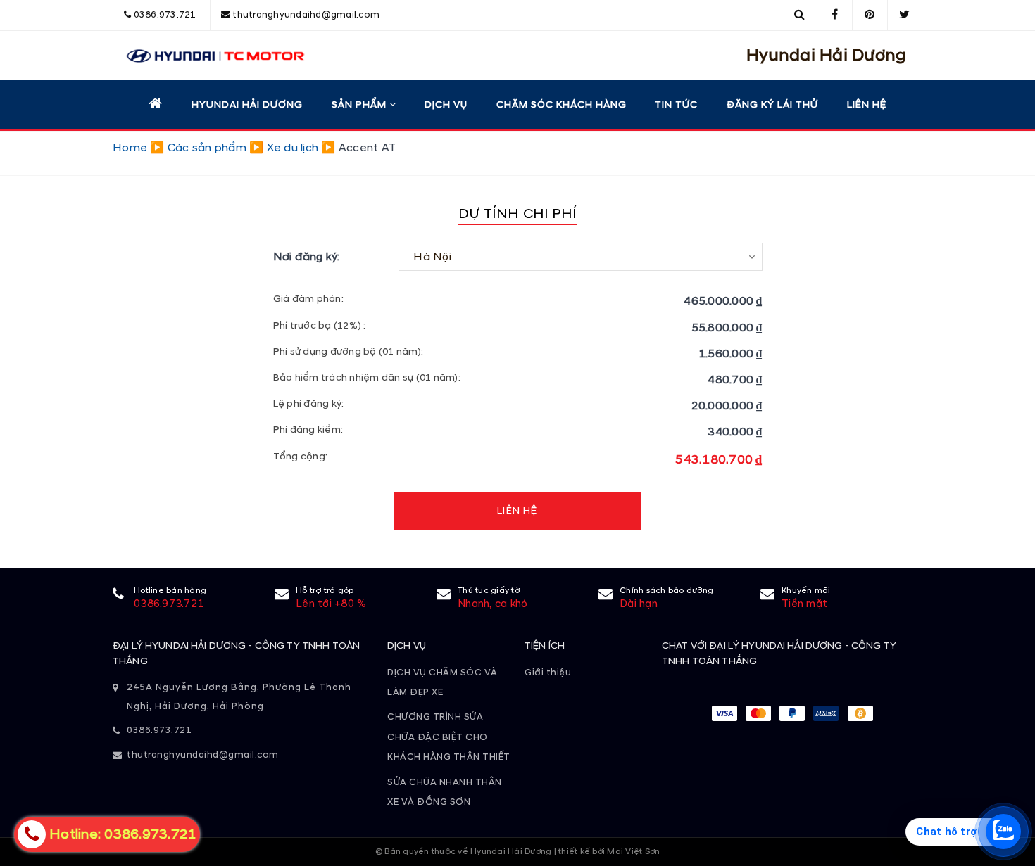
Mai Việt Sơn (633, 851)
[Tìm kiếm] (799, 15)
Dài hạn (639, 604)
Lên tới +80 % (331, 604)
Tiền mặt (804, 604)
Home (130, 148)
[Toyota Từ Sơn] (209, 55)
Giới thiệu (548, 672)
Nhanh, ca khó (492, 604)
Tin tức (676, 104)
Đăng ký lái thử (772, 104)
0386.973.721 (165, 14)
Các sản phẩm (207, 148)
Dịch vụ (446, 104)
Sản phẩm (360, 104)
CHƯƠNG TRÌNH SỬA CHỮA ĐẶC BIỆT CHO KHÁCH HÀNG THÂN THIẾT (448, 737)
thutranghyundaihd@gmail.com (306, 14)
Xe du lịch (293, 148)
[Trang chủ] (156, 103)
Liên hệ (866, 104)
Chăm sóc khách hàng (561, 104)
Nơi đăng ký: (306, 257)
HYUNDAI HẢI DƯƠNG (247, 104)
